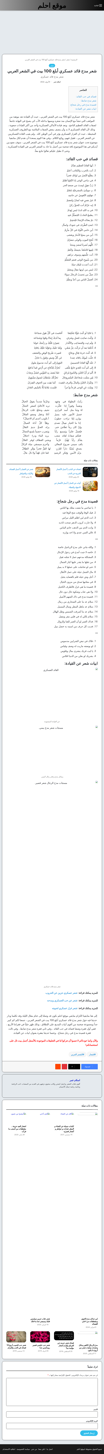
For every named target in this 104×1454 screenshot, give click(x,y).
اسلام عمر (57, 82)
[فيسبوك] (78, 1091)
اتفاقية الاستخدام (9, 1449)
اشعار (91, 1054)
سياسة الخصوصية (23, 1449)
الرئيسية (74, 60)
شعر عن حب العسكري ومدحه (62, 1000)
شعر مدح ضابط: (88, 100)
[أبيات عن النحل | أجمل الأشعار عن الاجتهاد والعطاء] (90, 486)
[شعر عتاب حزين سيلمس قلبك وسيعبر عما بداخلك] (40, 1214)
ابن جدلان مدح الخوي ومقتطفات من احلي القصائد (89, 1321)
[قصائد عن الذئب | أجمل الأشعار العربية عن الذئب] (90, 472)
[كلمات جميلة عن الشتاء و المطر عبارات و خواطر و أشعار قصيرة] (64, 1118)
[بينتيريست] (64, 1066)
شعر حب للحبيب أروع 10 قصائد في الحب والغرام (16, 1346)
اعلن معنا (41, 1449)
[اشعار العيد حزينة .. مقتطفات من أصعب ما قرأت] (16, 1118)
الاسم (96, 1409)
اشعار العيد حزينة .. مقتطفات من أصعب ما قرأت (17, 1128)
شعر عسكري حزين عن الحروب (61, 992)
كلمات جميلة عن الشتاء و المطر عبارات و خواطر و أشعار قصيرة (64, 1128)
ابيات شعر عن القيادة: (85, 108)
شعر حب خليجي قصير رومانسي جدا (41, 1346)
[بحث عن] (90, 6)
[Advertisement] (81, 32)
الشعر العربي (77, 1054)
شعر (68, 60)
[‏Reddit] (58, 1066)
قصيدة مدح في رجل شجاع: (83, 104)
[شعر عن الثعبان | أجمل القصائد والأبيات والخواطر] (42, 472)
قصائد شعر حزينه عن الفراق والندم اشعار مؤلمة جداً (65, 1345)
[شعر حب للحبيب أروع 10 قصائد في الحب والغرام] (16, 1337)
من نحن (34, 1449)
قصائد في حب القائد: (86, 96)
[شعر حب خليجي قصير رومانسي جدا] (40, 1337)
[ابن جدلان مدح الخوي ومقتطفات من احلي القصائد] (88, 1214)
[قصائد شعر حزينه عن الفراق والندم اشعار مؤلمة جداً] (64, 1335)
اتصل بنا (50, 1449)
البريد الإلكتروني (92, 1421)
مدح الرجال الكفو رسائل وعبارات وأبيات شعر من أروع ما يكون (88, 1347)
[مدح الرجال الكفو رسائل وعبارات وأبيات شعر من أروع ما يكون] (88, 1337)
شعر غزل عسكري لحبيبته (64, 1008)
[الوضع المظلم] (86, 6)
